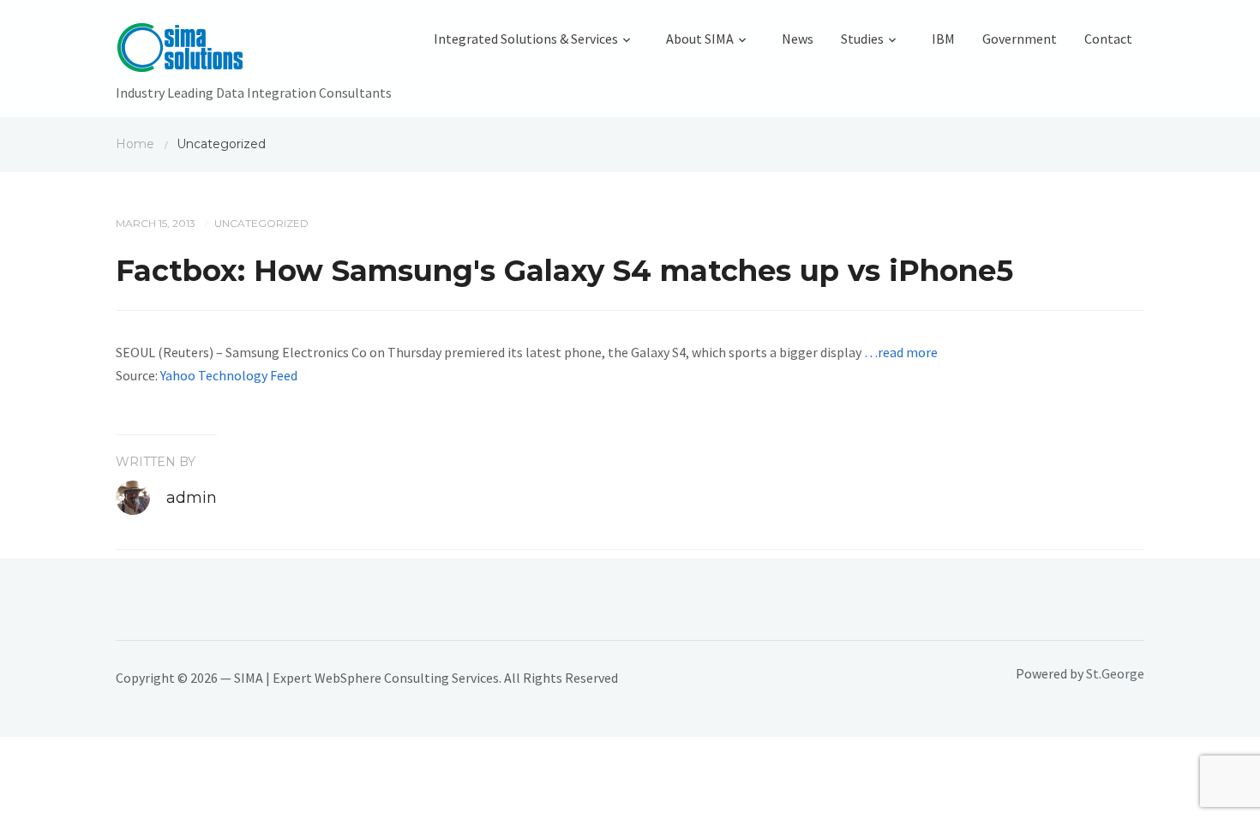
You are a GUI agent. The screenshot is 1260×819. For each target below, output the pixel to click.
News (797, 38)
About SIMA (700, 38)
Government (1019, 38)
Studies (862, 38)
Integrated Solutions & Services (526, 38)
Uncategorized (261, 223)
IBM (943, 38)
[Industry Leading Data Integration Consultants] (254, 51)
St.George (1115, 673)
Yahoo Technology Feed (228, 375)
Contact (1108, 38)
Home (135, 144)
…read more (901, 352)
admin (191, 497)
